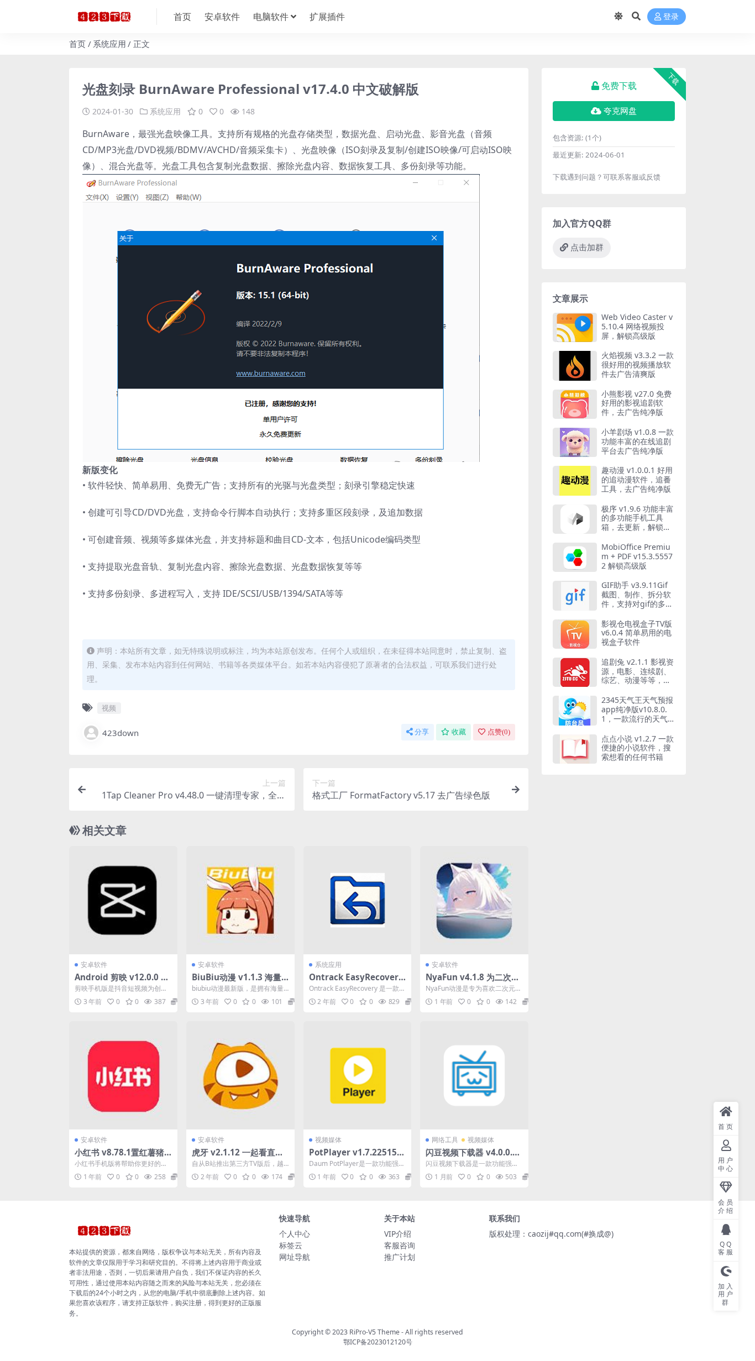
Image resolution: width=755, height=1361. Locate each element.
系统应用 (109, 43)
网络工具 (445, 1139)
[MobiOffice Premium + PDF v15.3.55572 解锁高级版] (575, 557)
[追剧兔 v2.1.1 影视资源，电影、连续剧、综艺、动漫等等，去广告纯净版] (575, 672)
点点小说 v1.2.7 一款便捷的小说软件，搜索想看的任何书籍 (637, 748)
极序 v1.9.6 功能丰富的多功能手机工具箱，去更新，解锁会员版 (637, 522)
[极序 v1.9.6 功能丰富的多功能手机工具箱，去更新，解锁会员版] (575, 519)
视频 (109, 708)
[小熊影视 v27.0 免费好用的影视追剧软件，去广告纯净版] (575, 404)
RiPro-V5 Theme (374, 1332)
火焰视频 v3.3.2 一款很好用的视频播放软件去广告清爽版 (637, 364)
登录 (671, 17)
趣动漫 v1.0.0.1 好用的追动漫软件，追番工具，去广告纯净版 (637, 479)
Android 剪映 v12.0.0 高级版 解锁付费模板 (122, 981)
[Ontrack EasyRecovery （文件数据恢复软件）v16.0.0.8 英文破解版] (357, 900)
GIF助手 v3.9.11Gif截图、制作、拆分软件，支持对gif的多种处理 (637, 599)
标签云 (290, 1245)
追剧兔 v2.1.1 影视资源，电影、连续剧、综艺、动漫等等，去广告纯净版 (637, 675)
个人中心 (294, 1233)
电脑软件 (271, 16)
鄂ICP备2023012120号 (377, 1342)
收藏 (459, 732)
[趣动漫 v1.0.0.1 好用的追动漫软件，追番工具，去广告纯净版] (575, 480)
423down (120, 732)
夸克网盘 (620, 111)
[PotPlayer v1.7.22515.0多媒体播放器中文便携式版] (357, 1075)
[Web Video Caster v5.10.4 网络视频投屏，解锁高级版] (575, 327)
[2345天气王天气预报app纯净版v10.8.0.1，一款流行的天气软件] (575, 710)
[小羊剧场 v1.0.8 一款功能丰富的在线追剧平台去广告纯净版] (575, 442)
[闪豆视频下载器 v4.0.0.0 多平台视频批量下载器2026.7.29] (474, 1075)
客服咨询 (399, 1245)
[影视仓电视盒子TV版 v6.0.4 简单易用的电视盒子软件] (575, 634)
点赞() (498, 732)
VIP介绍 (397, 1233)
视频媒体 (328, 1139)
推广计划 (399, 1257)
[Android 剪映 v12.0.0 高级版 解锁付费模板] (123, 900)
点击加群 (587, 247)
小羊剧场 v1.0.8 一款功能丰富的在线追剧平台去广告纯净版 (637, 441)
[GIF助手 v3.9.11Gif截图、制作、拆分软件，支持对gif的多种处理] (575, 595)
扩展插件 (327, 16)
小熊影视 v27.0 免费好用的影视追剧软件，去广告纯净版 (636, 403)
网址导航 (294, 1257)
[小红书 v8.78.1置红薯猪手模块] (123, 1075)
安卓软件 (222, 16)
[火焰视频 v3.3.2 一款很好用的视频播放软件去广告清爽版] (575, 365)
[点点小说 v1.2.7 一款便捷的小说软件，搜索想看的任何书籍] (575, 749)
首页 (182, 16)
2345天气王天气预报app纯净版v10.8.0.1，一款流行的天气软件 (637, 714)
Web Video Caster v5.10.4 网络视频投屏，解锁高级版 (637, 326)
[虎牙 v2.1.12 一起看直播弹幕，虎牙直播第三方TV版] (240, 1075)
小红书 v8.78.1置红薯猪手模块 (119, 1157)
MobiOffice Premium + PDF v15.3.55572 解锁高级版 (637, 556)
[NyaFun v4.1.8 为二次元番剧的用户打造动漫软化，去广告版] (474, 900)
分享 (422, 732)
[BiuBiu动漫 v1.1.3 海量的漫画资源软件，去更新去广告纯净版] (240, 900)
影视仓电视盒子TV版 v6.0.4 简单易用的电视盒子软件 (636, 633)
